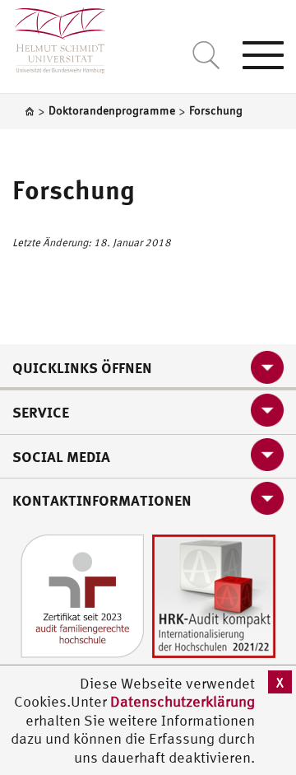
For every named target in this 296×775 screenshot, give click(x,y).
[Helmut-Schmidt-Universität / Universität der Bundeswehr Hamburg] (53, 36)
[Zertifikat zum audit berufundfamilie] (82, 594)
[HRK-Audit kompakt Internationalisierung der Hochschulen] (213, 594)
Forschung (73, 189)
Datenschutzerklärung (182, 701)
